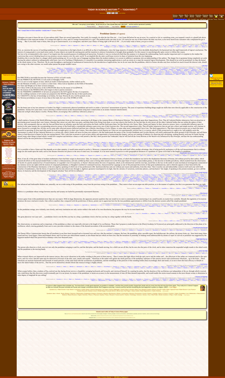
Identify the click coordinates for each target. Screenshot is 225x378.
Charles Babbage (8, 161)
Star (153, 46)
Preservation (118, 242)
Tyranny (204, 195)
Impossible (172, 279)
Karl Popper (127, 291)
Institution (153, 213)
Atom (66, 115)
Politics (190, 195)
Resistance (155, 103)
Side (98, 73)
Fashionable (155, 188)
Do (163, 45)
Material (51, 103)
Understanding (168, 74)
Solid (103, 73)
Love (187, 293)
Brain (92, 266)
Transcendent (159, 181)
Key (180, 102)
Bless (84, 102)
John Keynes (8, 155)
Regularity (151, 206)
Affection (72, 266)
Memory (98, 178)
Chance (120, 45)
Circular (131, 142)
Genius (202, 176)
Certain (117, 142)
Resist (153, 179)
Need (75, 72)
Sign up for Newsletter (216, 83)
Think (198, 73)
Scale (165, 206)
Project (171, 117)
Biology (67, 293)
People (101, 72)
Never (135, 46)
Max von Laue (187, 220)
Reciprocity (139, 179)
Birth (101, 45)
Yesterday (205, 242)
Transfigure (168, 181)
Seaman (152, 280)
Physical (148, 117)
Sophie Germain (8, 148)
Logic (166, 70)
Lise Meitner (8, 160)
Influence (160, 143)
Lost (163, 241)
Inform (93, 177)
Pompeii (95, 242)
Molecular (145, 178)
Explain (85, 143)
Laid (162, 177)
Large (147, 70)
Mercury (50, 145)
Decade (61, 69)
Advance (140, 188)
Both (86, 266)
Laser (182, 115)
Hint (141, 143)
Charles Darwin (85, 289)
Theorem (135, 181)
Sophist (178, 188)
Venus (175, 146)
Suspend (183, 253)
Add (59, 175)
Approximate (94, 205)
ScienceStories (192, 16)
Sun (162, 103)
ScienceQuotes (175, 16)
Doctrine (81, 176)
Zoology (180, 295)
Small (178, 206)
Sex (148, 46)
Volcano (145, 295)
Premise (130, 72)
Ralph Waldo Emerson (201, 239)
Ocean (116, 280)
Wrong (203, 46)
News (198, 19)
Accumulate (79, 68)
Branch (138, 175)
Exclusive (105, 69)
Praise (139, 103)
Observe (119, 145)
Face (125, 176)
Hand (125, 253)
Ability (58, 142)
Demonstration (52, 176)
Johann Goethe (135, 291)
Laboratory (174, 115)
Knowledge (107, 46)
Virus (149, 295)
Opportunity (127, 145)
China (70, 241)
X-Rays (171, 295)
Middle (48, 72)
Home (189, 19)
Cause (153, 175)
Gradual (171, 69)
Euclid (8, 163)
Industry (146, 143)
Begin (129, 68)
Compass (92, 241)
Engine (117, 102)
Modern (55, 72)
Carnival (114, 45)
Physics (156, 117)
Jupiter (174, 143)
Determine (107, 279)
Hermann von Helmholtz (201, 276)
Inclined (77, 70)
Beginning (137, 68)
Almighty (78, 102)
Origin (50, 179)
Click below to (9, 171)
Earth (72, 143)
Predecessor (88, 179)
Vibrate (179, 268)
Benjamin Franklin (104, 26)
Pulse (138, 280)
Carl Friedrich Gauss (193, 176)
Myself (83, 145)
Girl (191, 45)
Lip (204, 177)
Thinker (190, 188)
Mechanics (89, 178)
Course (150, 45)
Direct (102, 102)
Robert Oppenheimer (145, 291)
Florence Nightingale (114, 289)
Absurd (58, 266)
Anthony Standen (203, 186)
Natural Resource (72, 295)
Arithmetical (88, 175)
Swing (159, 46)
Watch (190, 46)
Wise (190, 74)
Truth (180, 103)
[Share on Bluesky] (211, 76)
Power (162, 145)
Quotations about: (51, 293)
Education (118, 115)
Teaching (167, 73)
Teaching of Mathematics (179, 73)
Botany (118, 293)
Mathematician (52, 178)
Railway (134, 242)
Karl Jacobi (135, 177)
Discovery (109, 102)
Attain (70, 279)
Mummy (63, 242)
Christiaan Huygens (70, 177)
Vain (204, 206)
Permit (108, 72)
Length (119, 155)
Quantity (192, 155)
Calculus (146, 175)
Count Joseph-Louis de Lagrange (149, 177)
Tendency (190, 73)
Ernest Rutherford (8, 150)
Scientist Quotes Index (8, 168)
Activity (64, 142)
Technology (133, 295)
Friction (138, 102)
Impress (129, 266)
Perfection (147, 145)
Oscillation (188, 230)
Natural (149, 155)
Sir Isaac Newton (111, 103)
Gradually (178, 69)
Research (112, 295)
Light (199, 177)
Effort (94, 176)
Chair (159, 175)
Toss (198, 280)
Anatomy (93, 293)
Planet (155, 145)
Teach (160, 73)
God (151, 102)
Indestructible (125, 241)
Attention (103, 68)
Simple (105, 146)
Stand (176, 253)
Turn (185, 181)
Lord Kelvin (77, 289)
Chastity (91, 102)
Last (187, 115)
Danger (54, 69)
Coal (76, 241)
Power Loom (110, 242)
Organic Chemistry (82, 295)
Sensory (117, 268)
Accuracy (59, 279)
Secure (59, 73)
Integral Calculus (116, 177)
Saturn (98, 146)
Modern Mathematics (135, 178)
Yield (204, 181)
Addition (87, 68)
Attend (89, 142)
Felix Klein (204, 65)
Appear (79, 175)
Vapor (180, 242)
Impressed (136, 266)
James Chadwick (8, 151)
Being (94, 45)
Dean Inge (204, 211)
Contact (221, 15)
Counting (92, 279)
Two (171, 46)
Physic (203, 115)
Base (117, 68)
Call (101, 205)
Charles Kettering (156, 291)
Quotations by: (53, 289)
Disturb (99, 266)
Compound (156, 142)
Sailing (144, 280)
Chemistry (72, 293)
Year (204, 117)
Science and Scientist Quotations (75, 313)
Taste (163, 268)
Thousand (154, 242)
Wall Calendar (203, 19)
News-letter (211, 16)
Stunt (127, 73)
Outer (95, 72)
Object (81, 72)
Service (158, 280)
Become (119, 175)
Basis (123, 68)
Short (124, 268)
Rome (140, 242)
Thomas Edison (91, 26)
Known (187, 143)
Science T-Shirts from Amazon (8, 83)
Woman (190, 104)
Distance (98, 155)
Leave (154, 70)
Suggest (147, 242)
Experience (136, 115)
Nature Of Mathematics (183, 178)
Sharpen (91, 73)
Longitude (196, 102)
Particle (199, 266)
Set (71, 73)
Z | (132, 315)
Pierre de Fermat (146, 176)
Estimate (131, 102)
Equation (108, 176)
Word (197, 104)
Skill (184, 117)
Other (88, 72)
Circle (123, 142)
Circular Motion (139, 142)
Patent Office (87, 242)
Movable (57, 242)
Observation (201, 178)
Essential (97, 69)
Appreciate (84, 205)
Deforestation (79, 293)
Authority (103, 175)
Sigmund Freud (174, 289)
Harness (194, 69)
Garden (153, 115)
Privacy (215, 19)
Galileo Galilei (155, 279)
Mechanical (201, 143)
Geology (155, 293)
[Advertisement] (112, 4)
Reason (182, 72)
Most (159, 178)
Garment (145, 102)
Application (94, 68)
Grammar (186, 69)
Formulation (154, 69)
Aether (64, 266)
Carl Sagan (204, 43)
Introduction (126, 70)
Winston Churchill (156, 289)
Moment (72, 103)
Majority (179, 70)
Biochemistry (112, 293)
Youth (175, 295)
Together (203, 220)
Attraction (96, 142)
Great (126, 143)
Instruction (101, 70)
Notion (111, 145)
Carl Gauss (8, 156)
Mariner (189, 241)
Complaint (134, 45)
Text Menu (193, 19)
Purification (146, 103)
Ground (134, 143)
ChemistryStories (198, 16)
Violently (198, 213)
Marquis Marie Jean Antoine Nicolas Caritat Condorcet (193, 153)
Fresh (183, 176)
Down (98, 241)
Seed (178, 213)
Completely (165, 68)
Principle (185, 145)
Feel (137, 176)
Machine (169, 241)
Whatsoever (183, 146)
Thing (197, 117)
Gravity (160, 115)
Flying (104, 143)
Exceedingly (107, 266)
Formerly (147, 69)
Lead (172, 177)
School (52, 73)
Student (120, 73)
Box (160, 220)
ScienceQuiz (181, 16)
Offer (155, 155)
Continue (174, 142)
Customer (158, 45)
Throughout (136, 74)
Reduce (199, 145)
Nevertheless (100, 103)
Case (157, 68)
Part (157, 253)
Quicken (168, 72)
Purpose (154, 72)
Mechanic (72, 178)
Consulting (142, 45)
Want (183, 46)
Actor (69, 45)
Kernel (133, 70)
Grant (196, 45)
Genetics (149, 293)
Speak (190, 179)
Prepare (167, 213)
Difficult (78, 69)
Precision (164, 117)
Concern (173, 68)
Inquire (93, 70)
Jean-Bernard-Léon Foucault (200, 202)
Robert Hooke (203, 140)
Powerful (169, 145)
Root (172, 179)
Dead (96, 102)
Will (196, 146)
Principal (104, 179)
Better (72, 115)
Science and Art (120, 295)
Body (110, 142)
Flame (154, 176)
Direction (53, 143)
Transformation (177, 181)
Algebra (64, 175)
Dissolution (144, 213)
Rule (206, 145)
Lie (160, 70)
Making (182, 241)
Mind (117, 178)
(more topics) (186, 294)
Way (203, 213)
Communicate (116, 205)
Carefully (107, 205)
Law (166, 177)
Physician (96, 295)
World (196, 74)
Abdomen (63, 45)
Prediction (128, 206)
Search (216, 15)
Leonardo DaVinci (111, 291)
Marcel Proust (8, 152)
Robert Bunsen (183, 289)
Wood (192, 242)
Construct (92, 115)
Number (196, 205)
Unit (205, 155)
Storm (164, 280)
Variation (192, 181)
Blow (132, 175)
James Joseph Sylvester (201, 172)
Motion (92, 103)
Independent (182, 279)
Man (203, 102)
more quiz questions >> (132, 26)
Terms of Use (221, 19)
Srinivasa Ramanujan (95, 289)
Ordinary (162, 155)
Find (92, 143)
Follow (132, 69)
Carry (137, 213)
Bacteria (106, 293)
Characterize (167, 175)
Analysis (72, 175)
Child (127, 45)
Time (165, 46)
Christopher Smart (202, 99)
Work (196, 46)
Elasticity (101, 176)
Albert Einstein (203, 193)
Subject (132, 73)
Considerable (166, 142)
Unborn (178, 46)
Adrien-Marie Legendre (189, 177)
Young (203, 74)
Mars (194, 143)
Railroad (126, 242)
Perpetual (121, 103)
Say (178, 179)
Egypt (105, 241)
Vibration (185, 268)
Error (124, 102)
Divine (124, 279)
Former (139, 69)
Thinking (205, 73)
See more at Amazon (8, 129)
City (86, 115)
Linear (125, 155)
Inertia (153, 143)
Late (115, 46)
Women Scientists (163, 295)
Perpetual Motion (130, 103)
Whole (183, 74)
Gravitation (119, 143)
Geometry (53, 177)
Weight (202, 103)
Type (168, 242)
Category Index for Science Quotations (31, 30)
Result (159, 179)
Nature (90, 145)
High (200, 69)
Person (163, 253)
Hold (56, 70)
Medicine (64, 295)
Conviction (191, 68)
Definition (82, 155)
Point (115, 72)
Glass (117, 241)
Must (69, 72)
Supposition (126, 146)
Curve (182, 142)
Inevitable (174, 102)
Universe (188, 103)
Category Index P (46, 30)
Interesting (116, 70)
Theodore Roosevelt (82, 291)
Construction (101, 115)
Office (69, 242)
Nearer (97, 145)
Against (70, 102)
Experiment (171, 45)
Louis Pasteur (191, 289)
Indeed (157, 102)
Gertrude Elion (9, 149)
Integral (107, 177)
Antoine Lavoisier (8, 159)
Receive (190, 72)
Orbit (134, 145)
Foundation (168, 176)
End (90, 69)
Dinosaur (131, 293)
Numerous (163, 230)
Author (110, 68)
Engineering (87, 293)
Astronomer (73, 142)
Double (87, 176)
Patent (79, 242)
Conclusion (182, 68)
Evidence (131, 230)
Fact (131, 176)
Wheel (197, 253)
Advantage (60, 155)
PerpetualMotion (205, 16)
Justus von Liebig (203, 250)
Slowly (184, 213)
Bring (151, 68)
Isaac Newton (115, 26)
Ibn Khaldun (8, 162)
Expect (147, 205)
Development (69, 69)
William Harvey (9, 153)
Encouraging (127, 115)
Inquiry (168, 143)
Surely (147, 73)
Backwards (79, 266)
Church (85, 279)
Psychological (145, 72)
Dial (120, 253)
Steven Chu (204, 113)
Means (64, 103)
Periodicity (58, 179)
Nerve (169, 266)
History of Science (163, 293)
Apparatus (76, 205)
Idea (79, 177)
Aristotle (132, 289)
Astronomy (81, 142)
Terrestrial (203, 230)
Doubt (65, 143)
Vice (192, 268)
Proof (110, 179)
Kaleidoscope (143, 241)
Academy (109, 230)
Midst (112, 178)
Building (79, 115)
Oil (74, 242)
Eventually (138, 279)
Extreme (119, 69)
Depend (196, 142)
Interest (109, 70)
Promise (193, 145)
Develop (110, 115)
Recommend (199, 72)
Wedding (196, 103)
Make (176, 241)
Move (76, 145)
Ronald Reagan (102, 291)
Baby (82, 45)
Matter (202, 70)
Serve (184, 179)
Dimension (139, 205)
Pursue (161, 72)
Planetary (79, 179)
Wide (204, 188)
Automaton (111, 175)
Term (168, 103)
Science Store (210, 19)
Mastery (186, 70)
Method (121, 46)
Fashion (147, 188)
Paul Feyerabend (8, 157)
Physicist (195, 220)
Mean (57, 103)
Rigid (206, 72)
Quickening (175, 72)
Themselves (170, 268)
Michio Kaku (120, 291)
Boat (64, 241)
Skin (130, 268)
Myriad (173, 178)
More (62, 72)
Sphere (112, 146)
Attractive (104, 142)
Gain (162, 205)
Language (140, 70)
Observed (183, 266)
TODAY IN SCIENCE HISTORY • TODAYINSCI (112, 9)
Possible (122, 72)
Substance (155, 268)
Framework (163, 69)
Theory (141, 146)
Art (59, 241)
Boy (107, 45)
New (193, 178)
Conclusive (125, 205)
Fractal (144, 293)
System (134, 146)
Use (174, 242)
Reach (123, 179)
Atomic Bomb (60, 293)
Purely (116, 179)
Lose (172, 70)
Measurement (195, 115)
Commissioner (83, 241)
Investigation (126, 177)
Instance (101, 177)
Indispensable (85, 70)
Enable (131, 279)
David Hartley (204, 264)
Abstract (59, 68)
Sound (148, 268)
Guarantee (164, 188)
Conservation (125, 293)
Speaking (198, 179)
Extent (112, 69)
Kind (143, 266)
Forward (185, 45)
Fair (179, 45)
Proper (136, 72)
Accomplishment (68, 68)
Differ (132, 205)
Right (142, 46)
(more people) (165, 290)
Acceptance (62, 102)
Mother (128, 46)
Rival (173, 213)
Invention (134, 241)
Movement (155, 230)
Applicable (59, 115)
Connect (184, 175)
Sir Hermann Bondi (202, 218)
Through (151, 181)
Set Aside (78, 73)
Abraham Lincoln (92, 291)
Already (68, 205)
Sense (65, 73)
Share (84, 73)
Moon (78, 103)
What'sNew (187, 16)
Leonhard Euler (117, 176)
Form (161, 176)
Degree (188, 142)
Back (88, 45)
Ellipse (79, 143)
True (151, 74)
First (125, 69)
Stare (129, 181)
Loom (157, 241)
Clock (165, 220)
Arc (65, 279)
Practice (185, 155)
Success (140, 73)
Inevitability (165, 102)
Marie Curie (138, 289)
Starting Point (112, 73)
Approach (75, 45)
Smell (141, 268)
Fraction (177, 176)
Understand (158, 74)
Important (69, 70)
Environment (138, 293)
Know (202, 45)
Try (199, 206)
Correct (199, 68)
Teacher (190, 117)
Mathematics (194, 70)
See (170, 253)
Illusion (183, 195)
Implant (62, 70)
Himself (164, 279)
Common (148, 142)
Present (177, 145)
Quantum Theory (104, 295)
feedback (13, 186)
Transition (144, 74)
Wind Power (155, 295)
